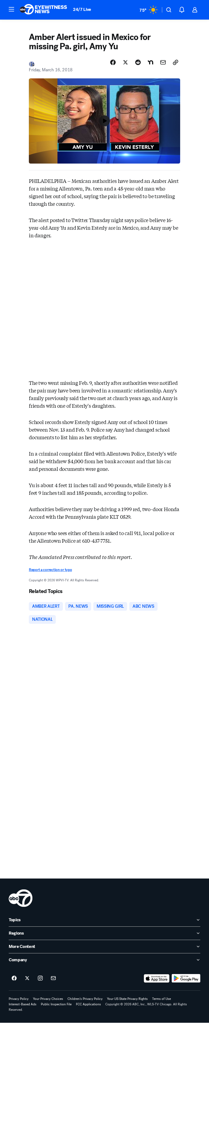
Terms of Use (161, 998)
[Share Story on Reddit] (138, 62)
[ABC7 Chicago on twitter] (27, 978)
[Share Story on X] (125, 62)
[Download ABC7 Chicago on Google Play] (186, 978)
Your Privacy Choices (48, 998)
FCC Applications (88, 1004)
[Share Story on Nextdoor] (150, 62)
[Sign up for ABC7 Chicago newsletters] (53, 978)
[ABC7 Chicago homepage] (43, 10)
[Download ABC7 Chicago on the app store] (157, 978)
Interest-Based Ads (22, 1004)
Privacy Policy (19, 998)
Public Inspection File (56, 1004)
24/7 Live (82, 9)
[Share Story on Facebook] (113, 62)
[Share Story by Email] (163, 62)
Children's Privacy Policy (85, 998)
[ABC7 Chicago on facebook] (14, 978)
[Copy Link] (175, 62)
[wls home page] (20, 898)
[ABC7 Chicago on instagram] (40, 978)
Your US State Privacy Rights (127, 998)
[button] (11, 9)
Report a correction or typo (50, 569)
